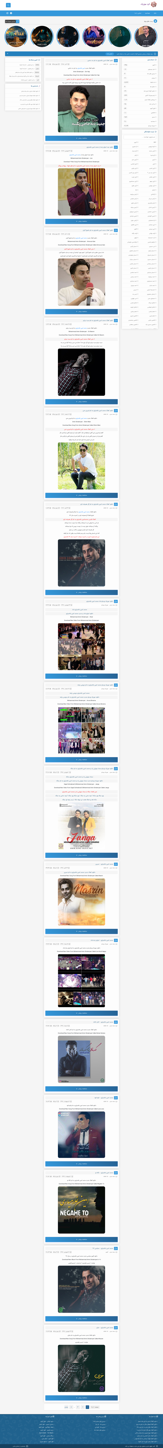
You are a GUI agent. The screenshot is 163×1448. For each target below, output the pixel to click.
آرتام (136, 155)
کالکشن (153, 113)
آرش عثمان (152, 177)
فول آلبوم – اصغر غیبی (47, 1439)
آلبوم (154, 65)
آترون (135, 142)
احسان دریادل (133, 259)
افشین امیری (133, 316)
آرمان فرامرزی (151, 203)
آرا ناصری (134, 147)
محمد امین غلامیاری (75, 155)
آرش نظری (134, 186)
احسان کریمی (151, 268)
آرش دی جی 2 (151, 173)
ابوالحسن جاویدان (132, 242)
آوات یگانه (134, 233)
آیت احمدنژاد (151, 238)
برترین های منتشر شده (99, 1421)
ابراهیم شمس (151, 242)
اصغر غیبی (152, 316)
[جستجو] (8, 5)
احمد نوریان (134, 286)
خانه (155, 13)
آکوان (135, 229)
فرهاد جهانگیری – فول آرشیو (46, 1427)
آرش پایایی (134, 168)
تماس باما (109, 54)
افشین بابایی (151, 320)
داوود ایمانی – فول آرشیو (47, 1421)
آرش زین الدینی (133, 173)
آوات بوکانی (152, 233)
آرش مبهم (152, 181)
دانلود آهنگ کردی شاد (149, 91)
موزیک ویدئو (151, 126)
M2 (155, 142)
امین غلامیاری (81, 68)
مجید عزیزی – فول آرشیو (47, 1430)
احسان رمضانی (151, 264)
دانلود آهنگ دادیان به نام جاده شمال (29, 91)
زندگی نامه (152, 104)
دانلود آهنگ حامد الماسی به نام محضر (147, 1436)
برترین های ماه (151, 74)
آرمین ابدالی (152, 207)
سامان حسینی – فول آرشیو (46, 1424)
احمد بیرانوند (151, 277)
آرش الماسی (134, 164)
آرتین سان (134, 160)
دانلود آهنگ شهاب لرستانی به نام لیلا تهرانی (146, 1439)
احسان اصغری (133, 251)
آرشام (153, 190)
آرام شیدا (152, 155)
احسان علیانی (133, 264)
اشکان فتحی (133, 303)
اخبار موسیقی (151, 69)
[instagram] (7, 13)
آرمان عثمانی (133, 199)
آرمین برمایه (134, 207)
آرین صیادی (152, 225)
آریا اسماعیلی (151, 220)
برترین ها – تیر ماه (100, 1424)
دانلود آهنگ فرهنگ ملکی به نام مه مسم (29, 96)
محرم (153, 117)
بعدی (66, 1407)
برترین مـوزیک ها (10, 21)
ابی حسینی (152, 246)
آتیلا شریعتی (151, 147)
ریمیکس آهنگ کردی (150, 100)
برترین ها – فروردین (100, 1427)
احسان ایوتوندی (133, 255)
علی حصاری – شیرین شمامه (27, 80)
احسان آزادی (133, 246)
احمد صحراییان (151, 281)
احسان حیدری (151, 259)
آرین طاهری (134, 225)
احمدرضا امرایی (151, 290)
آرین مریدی (152, 229)
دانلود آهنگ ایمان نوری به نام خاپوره (147, 1442)
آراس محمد (152, 151)
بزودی (153, 78)
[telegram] (11, 13)
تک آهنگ (152, 82)
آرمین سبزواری (133, 212)
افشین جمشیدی (132, 320)
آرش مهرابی (152, 186)
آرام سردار (134, 151)
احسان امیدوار (151, 255)
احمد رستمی (134, 277)
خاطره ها (152, 87)
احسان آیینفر (151, 251)
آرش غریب (134, 177)
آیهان (135, 238)
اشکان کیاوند (133, 307)
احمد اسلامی (133, 272)
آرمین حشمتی (151, 212)
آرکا (136, 190)
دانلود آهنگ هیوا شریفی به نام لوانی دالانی (28, 109)
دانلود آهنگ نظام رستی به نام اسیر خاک (29, 100)
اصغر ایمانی (152, 312)
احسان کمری (133, 268)
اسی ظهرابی (134, 299)
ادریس (135, 290)
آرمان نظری (134, 203)
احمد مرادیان (133, 281)
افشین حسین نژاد (150, 325)
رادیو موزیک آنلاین (150, 95)
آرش (154, 164)
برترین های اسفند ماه (99, 1430)
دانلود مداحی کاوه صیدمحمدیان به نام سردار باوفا (20, 76)
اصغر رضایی (134, 312)
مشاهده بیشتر (82, 138)
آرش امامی (152, 168)
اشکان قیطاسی (151, 307)
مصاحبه (147, 13)
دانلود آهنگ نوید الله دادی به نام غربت (29, 104)
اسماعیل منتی (151, 299)
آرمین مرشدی (133, 216)
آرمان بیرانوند (133, 194)
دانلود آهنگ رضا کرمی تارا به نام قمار (23, 72)
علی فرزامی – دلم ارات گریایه (26, 65)
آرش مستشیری (133, 181)
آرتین (153, 160)
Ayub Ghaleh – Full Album (46, 1433)
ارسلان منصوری (151, 294)
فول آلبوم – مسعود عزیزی (46, 1442)
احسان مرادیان (151, 272)
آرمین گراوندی (151, 216)
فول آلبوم (152, 108)
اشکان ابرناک (151, 303)
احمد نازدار (152, 286)
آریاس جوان (134, 220)
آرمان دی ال (152, 199)
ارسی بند (134, 294)
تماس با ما (138, 13)
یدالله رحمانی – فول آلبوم (46, 1436)
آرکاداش (153, 194)
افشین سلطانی (133, 325)
